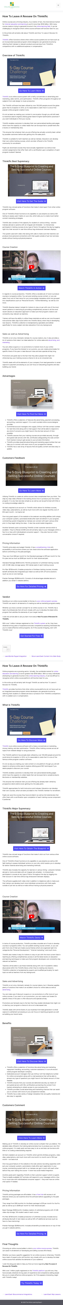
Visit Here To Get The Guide (30, 201)
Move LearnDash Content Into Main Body (46, 656)
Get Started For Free (30, 636)
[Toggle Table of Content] (7, 649)
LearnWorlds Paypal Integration (16, 656)
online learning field (43, 26)
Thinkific (5, 40)
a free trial (39, 1194)
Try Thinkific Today (30, 1283)
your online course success (42, 1248)
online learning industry (37, 676)
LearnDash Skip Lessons (52, 1294)
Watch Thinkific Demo (30, 937)
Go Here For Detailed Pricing (30, 586)
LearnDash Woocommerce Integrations (18, 1294)
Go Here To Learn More (30, 91)
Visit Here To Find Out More (30, 414)
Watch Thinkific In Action (30, 288)
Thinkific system (39, 623)
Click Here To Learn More (30, 1138)
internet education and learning (16, 24)
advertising (6, 990)
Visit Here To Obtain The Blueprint (30, 848)
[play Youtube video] (31, 267)
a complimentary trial (42, 547)
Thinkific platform (38, 1270)
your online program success (47, 601)
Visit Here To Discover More (30, 1061)
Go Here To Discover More (30, 740)
